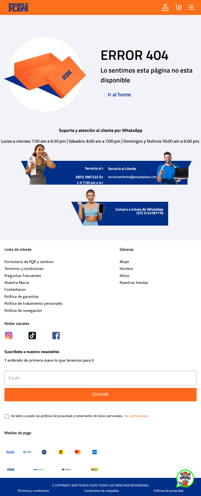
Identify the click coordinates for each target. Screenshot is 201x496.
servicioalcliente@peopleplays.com (132, 176)
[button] (189, 7)
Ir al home (119, 94)
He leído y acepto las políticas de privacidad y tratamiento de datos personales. (67, 416)
